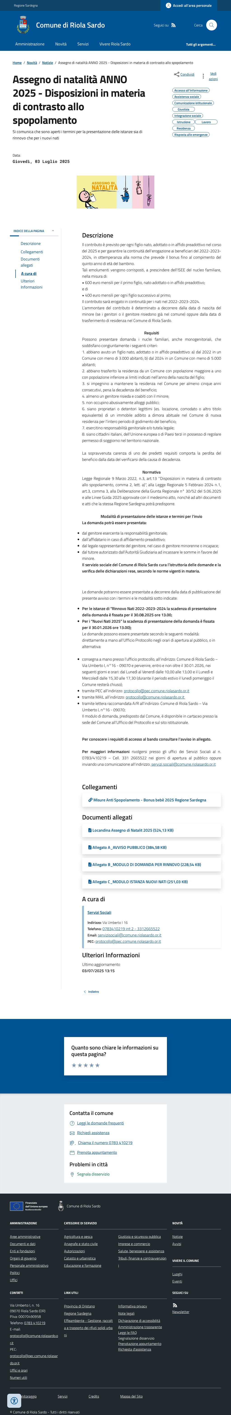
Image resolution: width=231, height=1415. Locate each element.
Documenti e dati (22, 1243)
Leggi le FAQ (127, 1332)
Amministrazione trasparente (140, 1327)
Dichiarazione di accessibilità (139, 1320)
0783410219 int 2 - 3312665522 (131, 929)
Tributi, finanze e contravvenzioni (142, 1261)
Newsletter (180, 1311)
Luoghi (177, 1274)
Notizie (47, 62)
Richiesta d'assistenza (134, 1349)
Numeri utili (18, 1377)
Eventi (177, 1281)
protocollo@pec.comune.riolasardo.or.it (156, 691)
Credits (94, 1396)
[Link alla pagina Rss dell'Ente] (175, 1305)
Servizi (83, 44)
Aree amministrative (25, 1236)
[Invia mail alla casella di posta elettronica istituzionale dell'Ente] (34, 1339)
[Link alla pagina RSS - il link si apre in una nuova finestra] (173, 25)
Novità (61, 44)
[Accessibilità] (14, 1400)
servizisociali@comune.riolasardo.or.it (129, 935)
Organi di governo (23, 1258)
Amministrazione (29, 44)
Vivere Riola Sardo (115, 44)
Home (17, 62)
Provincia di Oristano (79, 1306)
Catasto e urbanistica (80, 1258)
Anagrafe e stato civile (81, 1243)
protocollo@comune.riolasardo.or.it (155, 697)
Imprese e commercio (134, 1243)
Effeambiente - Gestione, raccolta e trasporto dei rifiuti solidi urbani (88, 1328)
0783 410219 (34, 1323)
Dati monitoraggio (23, 1396)
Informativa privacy (132, 1306)
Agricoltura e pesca (78, 1236)
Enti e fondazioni (22, 1251)
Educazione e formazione (82, 1265)
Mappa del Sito (131, 1396)
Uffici (13, 1280)
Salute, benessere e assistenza (141, 1251)
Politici (15, 1272)
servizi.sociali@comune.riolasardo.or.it (183, 764)
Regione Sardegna (26, 5)
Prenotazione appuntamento (139, 1343)
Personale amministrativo (29, 1265)
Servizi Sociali (99, 912)
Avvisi (176, 1243)
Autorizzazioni (74, 1251)
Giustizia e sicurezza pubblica (139, 1236)
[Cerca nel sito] (210, 25)
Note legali (126, 1313)
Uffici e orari (19, 1370)
